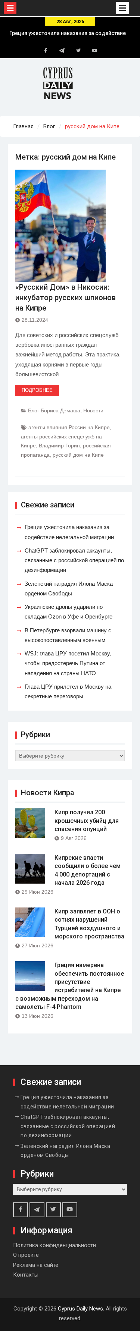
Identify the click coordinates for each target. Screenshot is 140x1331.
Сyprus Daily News (80, 1308)
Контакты (25, 1274)
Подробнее (37, 390)
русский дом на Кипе (78, 455)
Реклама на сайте (35, 1265)
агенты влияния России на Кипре (69, 427)
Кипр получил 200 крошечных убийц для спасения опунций (87, 821)
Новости (93, 410)
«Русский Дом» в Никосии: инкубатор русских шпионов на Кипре (65, 297)
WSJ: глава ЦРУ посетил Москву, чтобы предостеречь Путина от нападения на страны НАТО (68, 663)
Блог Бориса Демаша (54, 410)
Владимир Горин (59, 446)
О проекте (26, 1255)
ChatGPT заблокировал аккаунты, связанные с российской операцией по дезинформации (74, 560)
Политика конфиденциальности (54, 1245)
